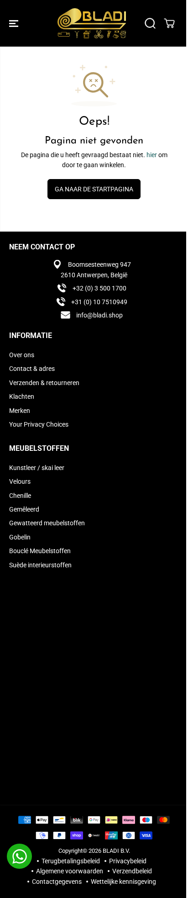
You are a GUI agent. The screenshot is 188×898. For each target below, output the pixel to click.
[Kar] (169, 23)
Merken (19, 410)
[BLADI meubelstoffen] (91, 23)
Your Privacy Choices (38, 424)
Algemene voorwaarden (69, 871)
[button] (14, 23)
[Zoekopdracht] (150, 23)
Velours (20, 481)
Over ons (21, 355)
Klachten (21, 396)
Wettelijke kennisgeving (123, 881)
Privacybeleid (127, 861)
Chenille (20, 495)
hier (151, 154)
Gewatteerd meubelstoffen (47, 523)
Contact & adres (32, 368)
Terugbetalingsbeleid (71, 861)
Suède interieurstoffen (40, 565)
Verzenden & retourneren (44, 382)
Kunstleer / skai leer (36, 467)
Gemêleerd (24, 509)
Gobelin (20, 537)
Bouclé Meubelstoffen (40, 551)
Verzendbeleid (132, 871)
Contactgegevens (57, 881)
